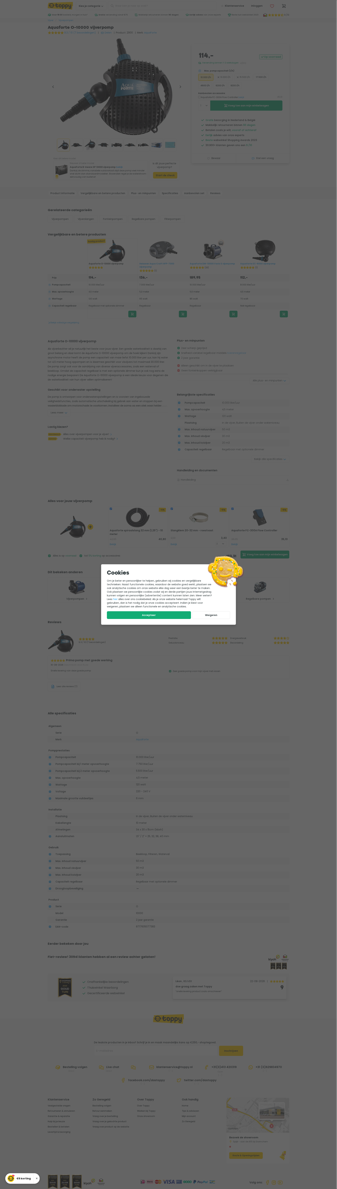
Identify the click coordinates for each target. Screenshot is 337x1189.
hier (115, 599)
